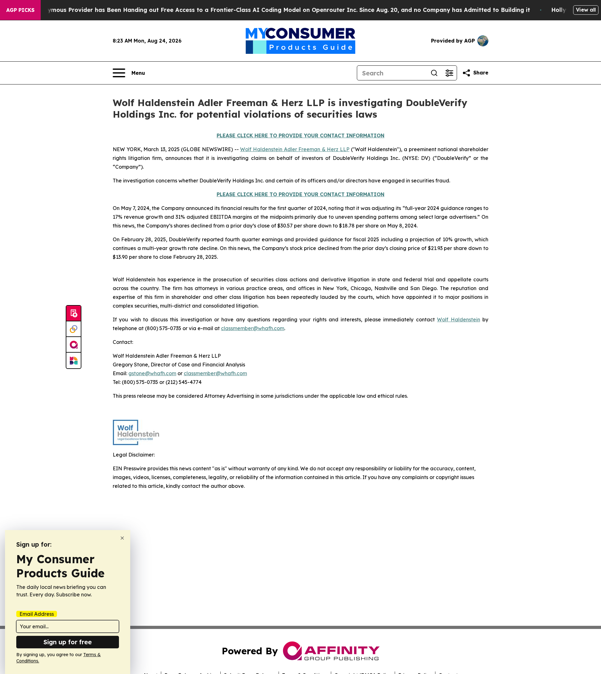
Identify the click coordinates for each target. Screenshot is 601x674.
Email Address (36, 614)
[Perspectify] (73, 329)
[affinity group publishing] (73, 345)
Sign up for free (68, 642)
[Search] (434, 73)
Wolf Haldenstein (458, 319)
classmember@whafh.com (252, 328)
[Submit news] (73, 313)
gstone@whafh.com (152, 373)
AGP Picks (20, 10)
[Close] (122, 538)
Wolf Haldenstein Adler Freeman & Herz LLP (294, 149)
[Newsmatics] (73, 360)
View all (586, 10)
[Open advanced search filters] (449, 73)
